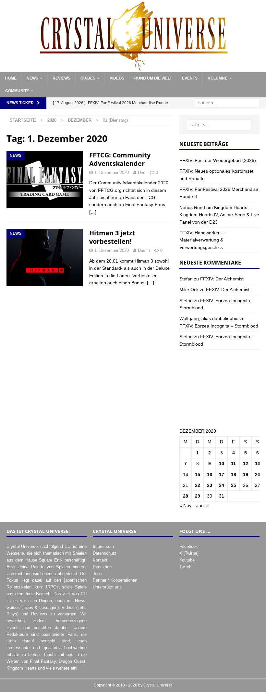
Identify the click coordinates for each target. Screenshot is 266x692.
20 (257, 474)
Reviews (61, 78)
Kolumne (217, 78)
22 (197, 485)
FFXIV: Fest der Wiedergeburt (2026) (217, 160)
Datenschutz (104, 553)
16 (209, 474)
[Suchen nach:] (227, 102)
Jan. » (202, 505)
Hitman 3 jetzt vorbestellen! (112, 237)
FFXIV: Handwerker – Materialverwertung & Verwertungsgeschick (201, 240)
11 (233, 463)
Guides (87, 78)
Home (11, 78)
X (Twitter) (189, 553)
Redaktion (102, 566)
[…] (92, 212)
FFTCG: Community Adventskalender (120, 159)
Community (17, 91)
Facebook (188, 546)
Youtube (187, 560)
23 (209, 485)
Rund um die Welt (153, 78)
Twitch (185, 566)
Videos (117, 78)
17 (221, 474)
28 (185, 496)
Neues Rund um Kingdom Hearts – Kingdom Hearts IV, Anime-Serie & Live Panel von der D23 (219, 215)
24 (221, 485)
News (32, 78)
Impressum (103, 546)
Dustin (144, 250)
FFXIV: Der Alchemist (222, 278)
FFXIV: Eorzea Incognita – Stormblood (218, 325)
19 (245, 474)
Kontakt (100, 560)
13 (257, 463)
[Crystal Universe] (133, 68)
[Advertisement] (219, 388)
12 (245, 463)
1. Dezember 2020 (111, 172)
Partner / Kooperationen (115, 580)
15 (197, 474)
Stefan (186, 278)
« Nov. (185, 505)
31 (221, 496)
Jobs (97, 573)
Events (190, 78)
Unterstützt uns (107, 587)
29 (197, 496)
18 (233, 474)
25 (233, 485)
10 (221, 463)
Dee (141, 172)
